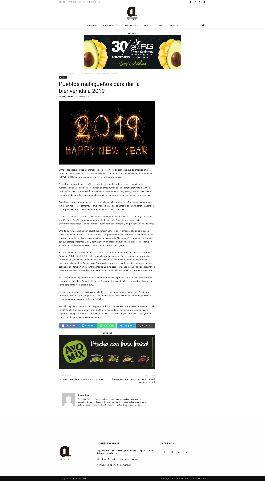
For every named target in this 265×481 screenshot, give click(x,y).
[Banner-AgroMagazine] (132, 52)
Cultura (158, 25)
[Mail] (200, 2)
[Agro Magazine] (132, 13)
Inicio (61, 73)
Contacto (124, 459)
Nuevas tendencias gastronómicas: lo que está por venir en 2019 (133, 380)
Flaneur (145, 25)
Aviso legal (62, 2)
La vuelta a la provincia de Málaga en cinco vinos (81, 379)
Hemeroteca (173, 25)
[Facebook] (190, 2)
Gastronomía (130, 25)
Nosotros (101, 459)
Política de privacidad (76, 2)
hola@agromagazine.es (120, 465)
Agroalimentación (110, 25)
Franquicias (113, 459)
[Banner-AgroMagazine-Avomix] (107, 352)
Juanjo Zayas (67, 96)
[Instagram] (195, 2)
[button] (203, 25)
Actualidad (91, 25)
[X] (204, 2)
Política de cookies (93, 2)
